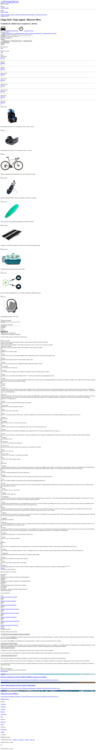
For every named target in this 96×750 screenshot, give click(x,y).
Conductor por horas (24, 30)
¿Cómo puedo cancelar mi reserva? (9, 655)
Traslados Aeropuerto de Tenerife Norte (10, 621)
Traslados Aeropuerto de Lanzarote (9, 597)
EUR (4, 8)
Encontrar (3, 34)
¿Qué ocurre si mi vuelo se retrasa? (9, 643)
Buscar (2, 39)
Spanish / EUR (4, 16)
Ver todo (3, 568)
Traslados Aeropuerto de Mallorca (9, 617)
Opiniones (3, 706)
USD (2, 8)
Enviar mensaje (4, 671)
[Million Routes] (6, 1)
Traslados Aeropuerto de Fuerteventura (10, 609)
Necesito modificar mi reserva (7, 647)
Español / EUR (14, 2)
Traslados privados (5, 14)
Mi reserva (3, 2)
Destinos (3, 711)
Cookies (27, 739)
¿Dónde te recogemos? (11, 34)
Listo (2, 48)
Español (2, 12)
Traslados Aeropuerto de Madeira (8, 605)
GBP (7, 8)
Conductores (4, 729)
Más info (3, 57)
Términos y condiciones (36, 14)
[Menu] (1, 1)
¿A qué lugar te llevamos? (12, 36)
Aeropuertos (3, 714)
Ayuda (7, 2)
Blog (2, 717)
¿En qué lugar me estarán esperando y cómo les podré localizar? (15, 634)
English (6, 12)
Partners (2, 732)
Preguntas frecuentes (25, 14)
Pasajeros (3, 38)
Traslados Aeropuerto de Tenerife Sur (9, 625)
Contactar (12, 14)
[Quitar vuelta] (1, 41)
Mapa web (32, 739)
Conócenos (17, 14)
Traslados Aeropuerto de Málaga (8, 601)
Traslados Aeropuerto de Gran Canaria (10, 613)
